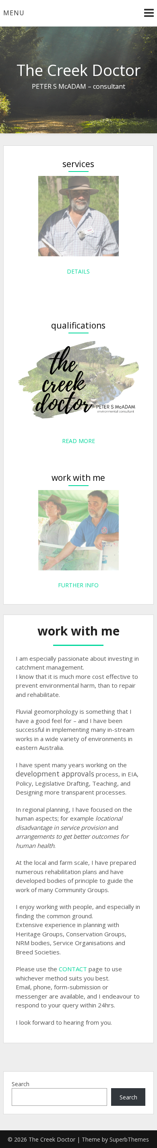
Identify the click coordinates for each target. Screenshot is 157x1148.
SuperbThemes (129, 1139)
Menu (14, 12)
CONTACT (73, 969)
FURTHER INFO (78, 585)
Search (20, 1084)
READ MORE (78, 441)
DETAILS (78, 271)
